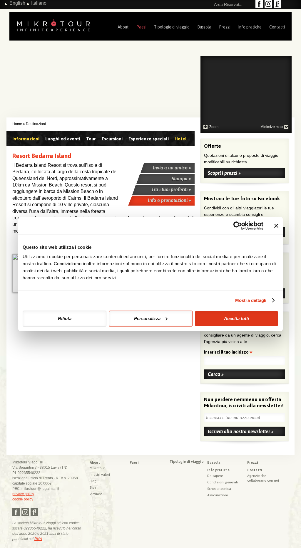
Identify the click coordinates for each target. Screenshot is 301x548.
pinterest (34, 512)
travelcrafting (277, 4)
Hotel (181, 138)
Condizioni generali (222, 482)
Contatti (277, 27)
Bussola (204, 27)
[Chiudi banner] (276, 226)
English (17, 3)
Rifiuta (64, 318)
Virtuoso (96, 494)
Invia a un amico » (172, 167)
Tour (91, 138)
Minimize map (271, 127)
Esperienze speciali (148, 138)
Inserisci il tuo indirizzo (227, 352)
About (123, 27)
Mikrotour (97, 468)
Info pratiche (250, 27)
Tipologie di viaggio (172, 27)
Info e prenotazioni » (169, 200)
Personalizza (147, 318)
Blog (93, 481)
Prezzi (224, 27)
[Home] (53, 24)
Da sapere (215, 476)
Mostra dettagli (251, 300)
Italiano (38, 3)
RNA (38, 539)
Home (17, 124)
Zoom (213, 127)
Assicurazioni (217, 495)
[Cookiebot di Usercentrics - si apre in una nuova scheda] (237, 225)
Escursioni (112, 138)
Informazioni (25, 138)
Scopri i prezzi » (224, 173)
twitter (25, 512)
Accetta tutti (236, 318)
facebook (259, 4)
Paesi (141, 27)
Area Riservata (228, 4)
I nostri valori (100, 475)
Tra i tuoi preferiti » (171, 189)
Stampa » (181, 178)
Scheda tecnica (219, 489)
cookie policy (22, 499)
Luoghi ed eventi (62, 138)
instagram (268, 4)
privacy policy (23, 494)
